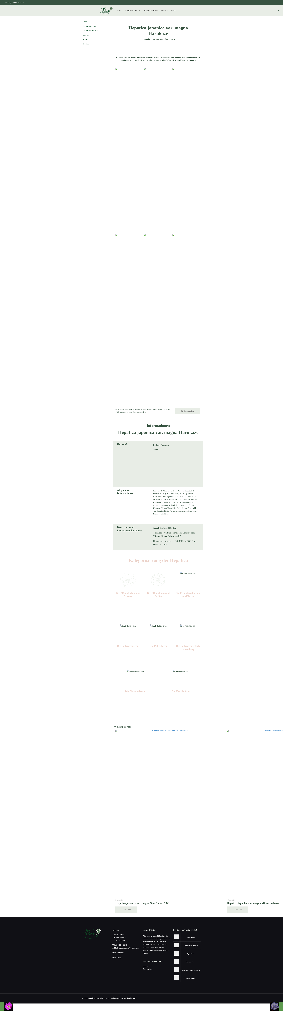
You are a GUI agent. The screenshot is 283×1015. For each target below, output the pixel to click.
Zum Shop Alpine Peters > (14, 2)
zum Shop (116, 957)
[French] (270, 2)
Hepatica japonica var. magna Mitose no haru (253, 903)
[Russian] (263, 2)
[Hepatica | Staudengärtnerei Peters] (106, 10)
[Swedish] (274, 2)
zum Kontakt (117, 953)
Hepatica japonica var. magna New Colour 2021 (142, 903)
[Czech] (256, 2)
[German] (248, 2)
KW (134, 998)
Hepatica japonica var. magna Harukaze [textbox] (158, 30)
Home (119, 10)
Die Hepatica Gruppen (131, 10)
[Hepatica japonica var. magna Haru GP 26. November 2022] (6, 1006)
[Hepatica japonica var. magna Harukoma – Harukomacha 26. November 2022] (276, 1006)
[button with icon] (176, 936)
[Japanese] (259, 2)
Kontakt (173, 10)
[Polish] (267, 2)
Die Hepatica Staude (149, 10)
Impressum (147, 966)
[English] (252, 2)
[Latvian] (277, 2)
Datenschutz (148, 969)
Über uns (163, 10)
